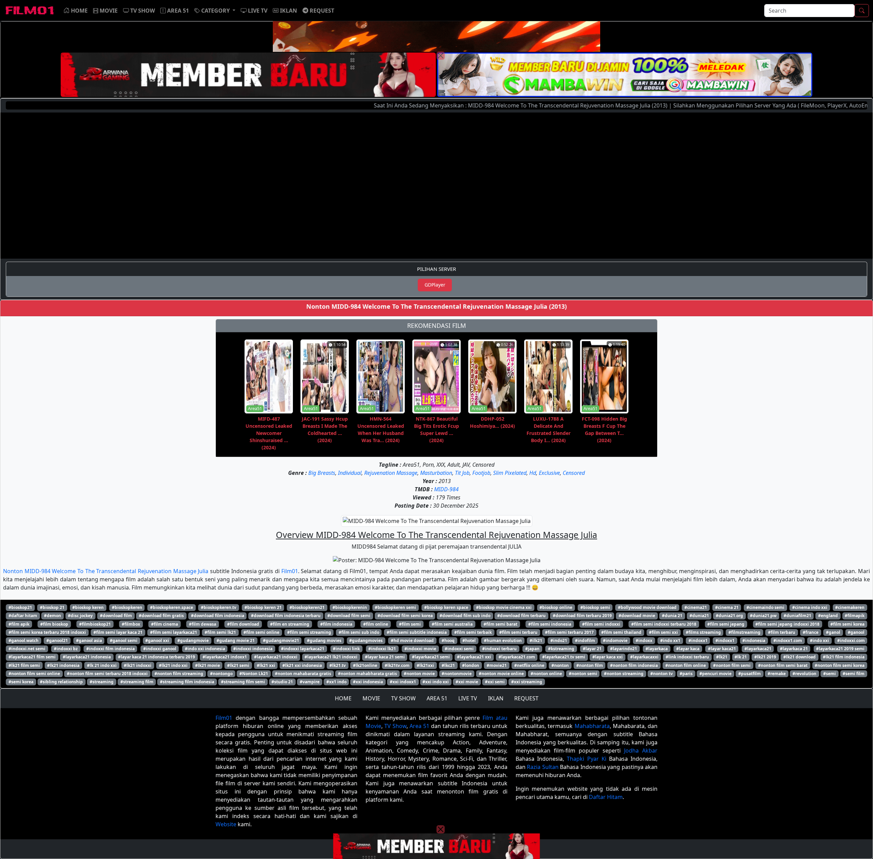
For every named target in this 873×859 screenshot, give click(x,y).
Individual (349, 473)
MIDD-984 (446, 489)
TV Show (395, 726)
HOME (343, 698)
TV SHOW (403, 698)
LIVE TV (467, 698)
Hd (532, 473)
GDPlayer (435, 284)
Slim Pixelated (510, 473)
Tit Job (462, 473)
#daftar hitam (23, 615)
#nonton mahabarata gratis (303, 673)
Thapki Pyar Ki (586, 758)
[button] (215, 10)
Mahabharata (592, 726)
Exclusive (549, 473)
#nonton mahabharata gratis (367, 673)
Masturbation (436, 473)
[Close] (440, 56)
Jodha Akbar (640, 750)
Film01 (289, 571)
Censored (574, 473)
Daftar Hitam (606, 797)
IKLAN (495, 698)
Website (226, 824)
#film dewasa (202, 624)
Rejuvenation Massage (390, 473)
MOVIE (371, 698)
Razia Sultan (542, 767)
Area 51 (419, 726)
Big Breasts (321, 473)
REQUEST (526, 698)
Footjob (481, 473)
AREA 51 (437, 698)
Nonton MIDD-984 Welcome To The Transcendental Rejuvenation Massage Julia (105, 571)
